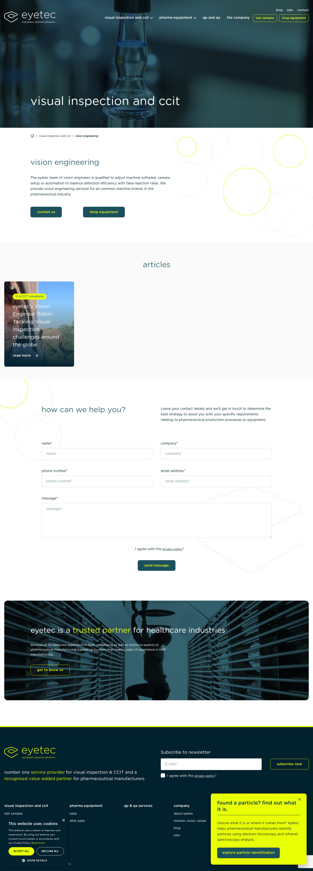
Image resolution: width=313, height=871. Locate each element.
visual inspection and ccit (127, 17)
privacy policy (172, 549)
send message (156, 565)
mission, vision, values (190, 820)
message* (50, 498)
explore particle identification (248, 852)
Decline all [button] (50, 851)
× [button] (63, 820)
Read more (38, 843)
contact (303, 10)
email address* (173, 471)
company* (169, 443)
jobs (290, 10)
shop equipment (294, 18)
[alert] (36, 841)
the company (238, 17)
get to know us (50, 670)
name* (47, 443)
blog (279, 10)
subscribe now (289, 764)
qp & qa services (138, 806)
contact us (46, 212)
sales (73, 813)
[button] (36, 860)
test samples (265, 18)
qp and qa (211, 17)
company (182, 806)
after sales (77, 820)
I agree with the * (159, 549)
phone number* (55, 471)
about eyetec (183, 813)
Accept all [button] (21, 851)
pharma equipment (175, 17)
